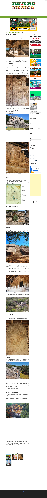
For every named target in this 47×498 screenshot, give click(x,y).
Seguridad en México (32, 143)
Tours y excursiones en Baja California (34, 113)
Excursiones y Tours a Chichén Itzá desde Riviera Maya (35, 129)
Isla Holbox (25, 493)
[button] (36, 16)
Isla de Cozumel (15, 493)
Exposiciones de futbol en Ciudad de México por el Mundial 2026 (35, 202)
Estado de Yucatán (17, 32)
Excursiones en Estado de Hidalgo (34, 116)
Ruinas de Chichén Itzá (20, 493)
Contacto (8, 14)
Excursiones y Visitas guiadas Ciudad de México (34, 133)
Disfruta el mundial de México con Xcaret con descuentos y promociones (35, 199)
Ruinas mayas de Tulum (29, 493)
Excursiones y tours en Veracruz (34, 126)
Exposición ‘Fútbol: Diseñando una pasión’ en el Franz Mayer (35, 204)
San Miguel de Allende (24, 494)
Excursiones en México (32, 140)
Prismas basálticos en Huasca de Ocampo (37, 493)
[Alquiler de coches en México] (35, 46)
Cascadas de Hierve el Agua (4, 493)
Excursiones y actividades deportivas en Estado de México (35, 119)
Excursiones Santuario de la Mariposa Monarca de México (35, 123)
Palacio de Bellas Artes (10, 493)
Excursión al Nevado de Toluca (33, 120)
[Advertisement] (35, 185)
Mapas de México (32, 138)
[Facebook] (23, 491)
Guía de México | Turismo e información (10, 32)
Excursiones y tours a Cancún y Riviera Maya (35, 135)
